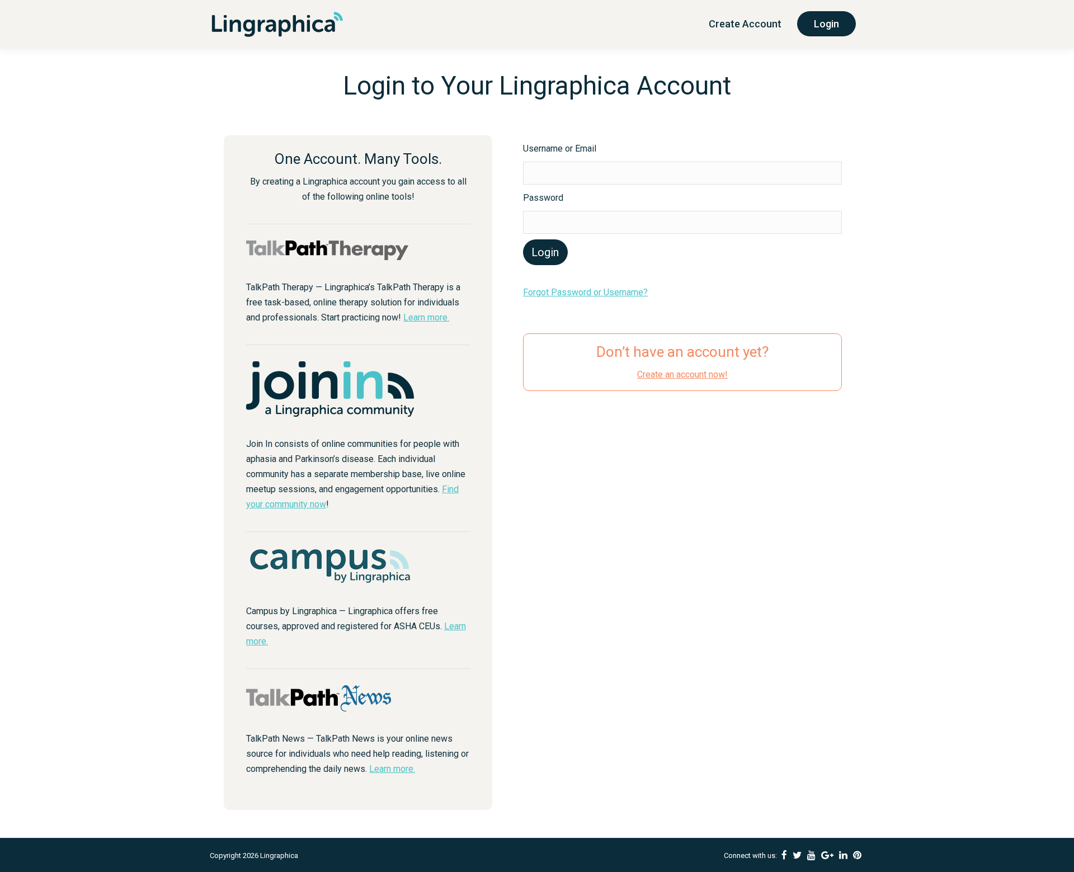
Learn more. (426, 317)
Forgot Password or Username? (585, 292)
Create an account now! (682, 374)
